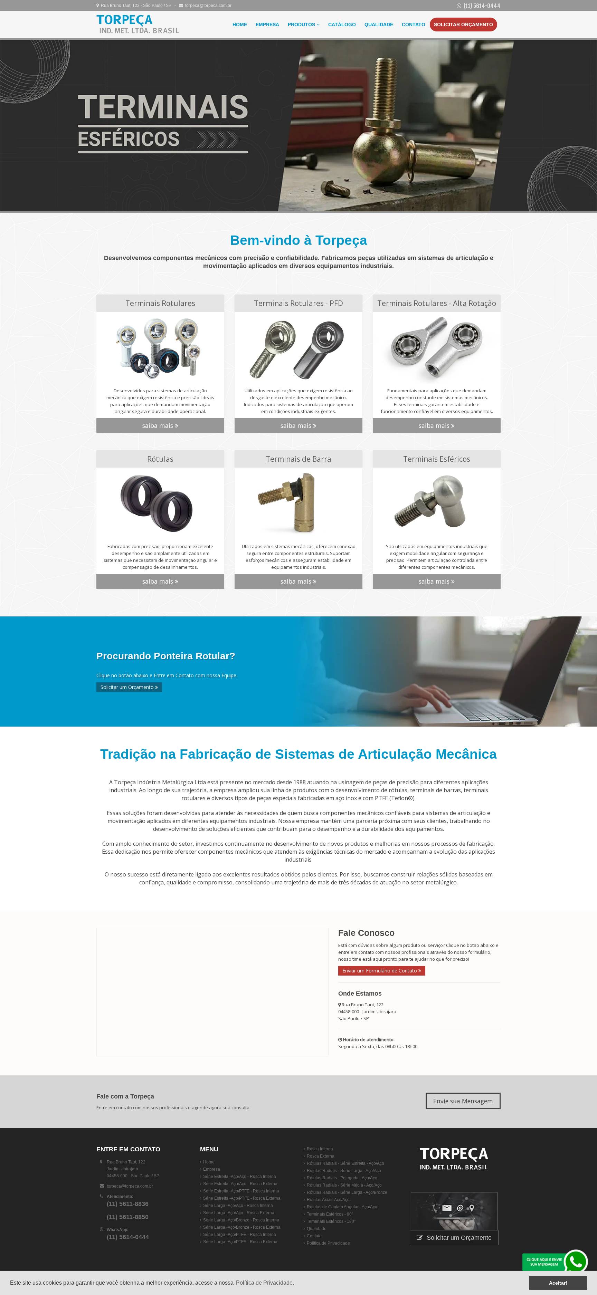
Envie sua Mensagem (463, 1101)
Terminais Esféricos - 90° (330, 1214)
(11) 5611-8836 (128, 1203)
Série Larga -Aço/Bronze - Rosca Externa (242, 1227)
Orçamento (463, 24)
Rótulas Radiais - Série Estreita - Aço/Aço (345, 1163)
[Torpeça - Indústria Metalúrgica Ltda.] (137, 24)
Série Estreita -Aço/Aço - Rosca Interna (239, 1176)
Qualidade (378, 24)
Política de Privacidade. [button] (265, 1283)
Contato (413, 24)
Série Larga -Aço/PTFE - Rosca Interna (239, 1234)
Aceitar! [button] (558, 1283)
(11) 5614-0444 (482, 5)
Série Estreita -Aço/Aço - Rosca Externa (240, 1183)
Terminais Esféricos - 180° (331, 1221)
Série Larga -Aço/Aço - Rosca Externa (238, 1212)
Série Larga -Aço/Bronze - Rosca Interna (241, 1220)
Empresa (267, 24)
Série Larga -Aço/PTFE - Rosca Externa (240, 1241)
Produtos (302, 24)
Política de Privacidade (328, 1243)
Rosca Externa (320, 1156)
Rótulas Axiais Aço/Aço (328, 1199)
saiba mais (158, 425)
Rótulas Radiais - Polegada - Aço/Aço (342, 1178)
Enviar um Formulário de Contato (380, 970)
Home (240, 24)
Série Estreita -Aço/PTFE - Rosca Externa (242, 1198)
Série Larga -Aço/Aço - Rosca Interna (238, 1205)
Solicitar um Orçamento (128, 687)
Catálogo (342, 24)
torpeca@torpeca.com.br (207, 5)
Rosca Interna (320, 1149)
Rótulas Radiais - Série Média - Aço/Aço (344, 1185)
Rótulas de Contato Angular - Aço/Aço (342, 1207)
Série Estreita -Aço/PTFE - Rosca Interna (241, 1191)
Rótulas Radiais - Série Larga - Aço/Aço (344, 1170)
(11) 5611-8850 (128, 1217)
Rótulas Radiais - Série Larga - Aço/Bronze (347, 1192)
